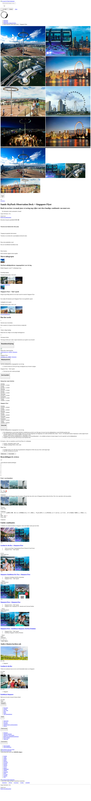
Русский (5, 774)
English (5, 756)
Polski (4, 773)
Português (5, 772)
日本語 (5, 770)
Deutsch (5, 761)
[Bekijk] (5, 488)
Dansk (4, 760)
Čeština (5, 758)
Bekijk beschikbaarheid (6, 217)
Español (5, 763)
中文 (4, 777)
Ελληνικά (5, 762)
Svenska (5, 775)
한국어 (5, 766)
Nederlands (6, 769)
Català (4, 757)
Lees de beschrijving (5, 284)
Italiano (5, 767)
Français (5, 765)
